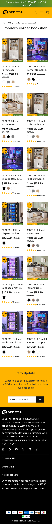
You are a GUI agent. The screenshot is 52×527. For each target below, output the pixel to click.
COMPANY (9, 458)
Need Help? (10, 475)
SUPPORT (8, 466)
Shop (11, 23)
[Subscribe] (40, 399)
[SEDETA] (13, 12)
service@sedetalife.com (31, 488)
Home (5, 23)
